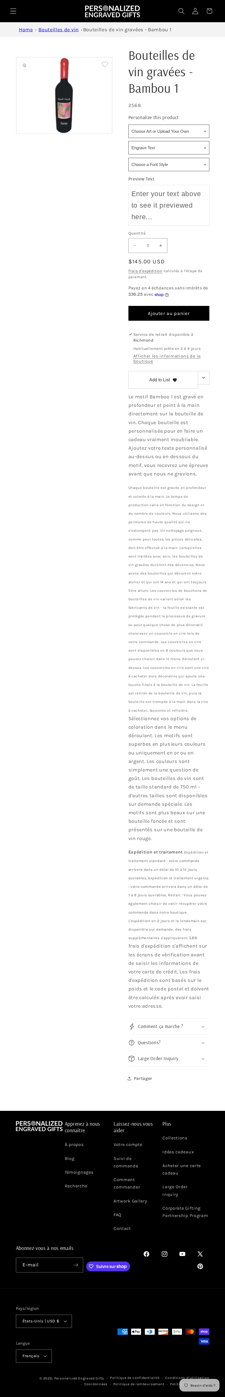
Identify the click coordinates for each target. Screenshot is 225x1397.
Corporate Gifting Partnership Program (185, 1212)
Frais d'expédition (145, 271)
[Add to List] (105, 64)
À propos (74, 1144)
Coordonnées (96, 1384)
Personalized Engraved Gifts (79, 1378)
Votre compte (128, 1144)
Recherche (76, 1185)
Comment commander (127, 1183)
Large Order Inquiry (175, 1190)
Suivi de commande (126, 1162)
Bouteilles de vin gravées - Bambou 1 (127, 30)
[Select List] (203, 378)
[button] (13, 11)
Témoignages (79, 1172)
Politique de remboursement (138, 1384)
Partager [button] (143, 1078)
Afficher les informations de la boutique (167, 358)
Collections (174, 1137)
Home (26, 30)
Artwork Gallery (130, 1201)
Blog (70, 1158)
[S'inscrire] (76, 1265)
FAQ (117, 1214)
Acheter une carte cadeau (181, 1169)
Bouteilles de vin (58, 30)
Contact (122, 1228)
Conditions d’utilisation (187, 1378)
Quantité (137, 233)
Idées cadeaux (178, 1151)
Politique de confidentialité (134, 1378)
